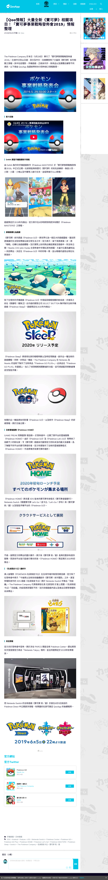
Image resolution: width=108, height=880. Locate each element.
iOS (28, 839)
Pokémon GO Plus (11, 842)
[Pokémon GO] (40, 772)
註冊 (91, 9)
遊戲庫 (82, 4)
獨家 (65, 4)
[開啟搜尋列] (101, 4)
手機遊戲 (10, 837)
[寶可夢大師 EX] (40, 800)
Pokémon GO (66, 839)
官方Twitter (11, 762)
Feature (23, 839)
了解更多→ (82, 878)
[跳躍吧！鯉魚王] (40, 786)
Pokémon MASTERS (58, 842)
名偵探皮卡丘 (43, 844)
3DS (8, 839)
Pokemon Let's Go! (41, 842)
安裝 (69, 772)
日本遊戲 (18, 837)
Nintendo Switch (38, 839)
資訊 (55, 4)
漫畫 (75, 4)
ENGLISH (92, 4)
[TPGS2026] (46, 4)
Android (15, 839)
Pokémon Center (52, 839)
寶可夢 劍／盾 (54, 844)
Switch (13, 844)
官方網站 (9, 756)
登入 (101, 9)
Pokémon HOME (26, 842)
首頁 (37, 4)
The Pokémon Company (26, 844)
